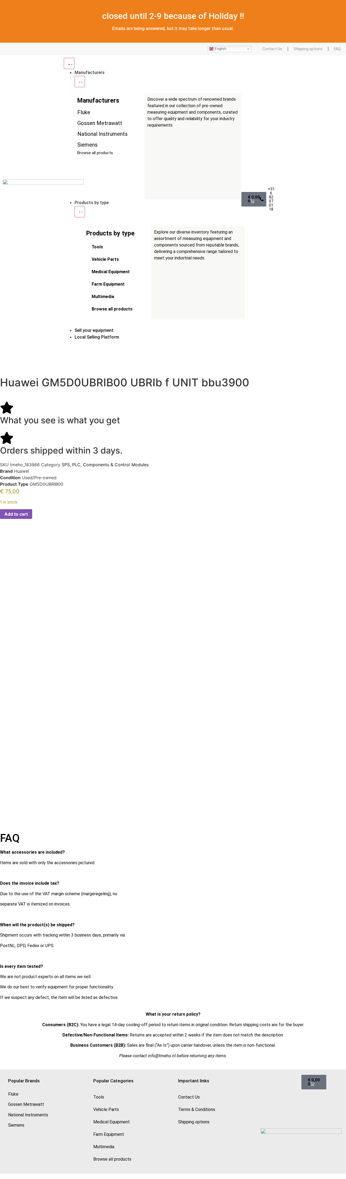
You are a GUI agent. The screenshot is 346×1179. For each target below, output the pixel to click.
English (220, 49)
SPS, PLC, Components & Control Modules (105, 464)
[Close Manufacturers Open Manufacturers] (80, 81)
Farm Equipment (108, 284)
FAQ (337, 49)
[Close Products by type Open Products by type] (80, 211)
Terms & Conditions (196, 1109)
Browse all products (112, 309)
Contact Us (272, 49)
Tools (97, 246)
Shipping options (308, 49)
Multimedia (103, 296)
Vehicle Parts (105, 259)
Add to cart (16, 514)
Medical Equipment (111, 271)
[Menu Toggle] (69, 63)
